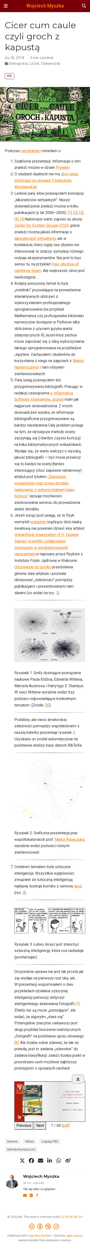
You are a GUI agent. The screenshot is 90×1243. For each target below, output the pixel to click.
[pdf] (66, 1125)
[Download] (78, 1079)
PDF (9, 76)
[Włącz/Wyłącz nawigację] (6, 6)
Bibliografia (18, 63)
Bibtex (29, 1141)
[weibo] (68, 1160)
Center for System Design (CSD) (41, 225)
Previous (23, 1125)
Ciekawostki (50, 63)
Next (40, 1125)
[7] (77, 1003)
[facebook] (31, 1160)
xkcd (78, 886)
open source (74, 1235)
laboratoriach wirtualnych (35, 238)
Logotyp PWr (50, 1141)
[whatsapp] (58, 1160)
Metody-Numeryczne (21, 1149)
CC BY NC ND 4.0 (72, 1217)
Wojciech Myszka (45, 6)
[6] (47, 705)
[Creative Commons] (45, 1226)
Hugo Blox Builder (39, 1235)
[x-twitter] (22, 1160)
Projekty (62, 167)
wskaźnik (38, 522)
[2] (75, 212)
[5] (22, 219)
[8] (16, 1042)
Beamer (12, 1141)
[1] (70, 212)
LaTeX (34, 63)
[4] (16, 219)
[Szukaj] (84, 6)
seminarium (31, 151)
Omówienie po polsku (32, 567)
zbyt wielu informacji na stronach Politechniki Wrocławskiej (46, 180)
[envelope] (40, 1160)
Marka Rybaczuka (69, 839)
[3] (81, 212)
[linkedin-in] (49, 1160)
